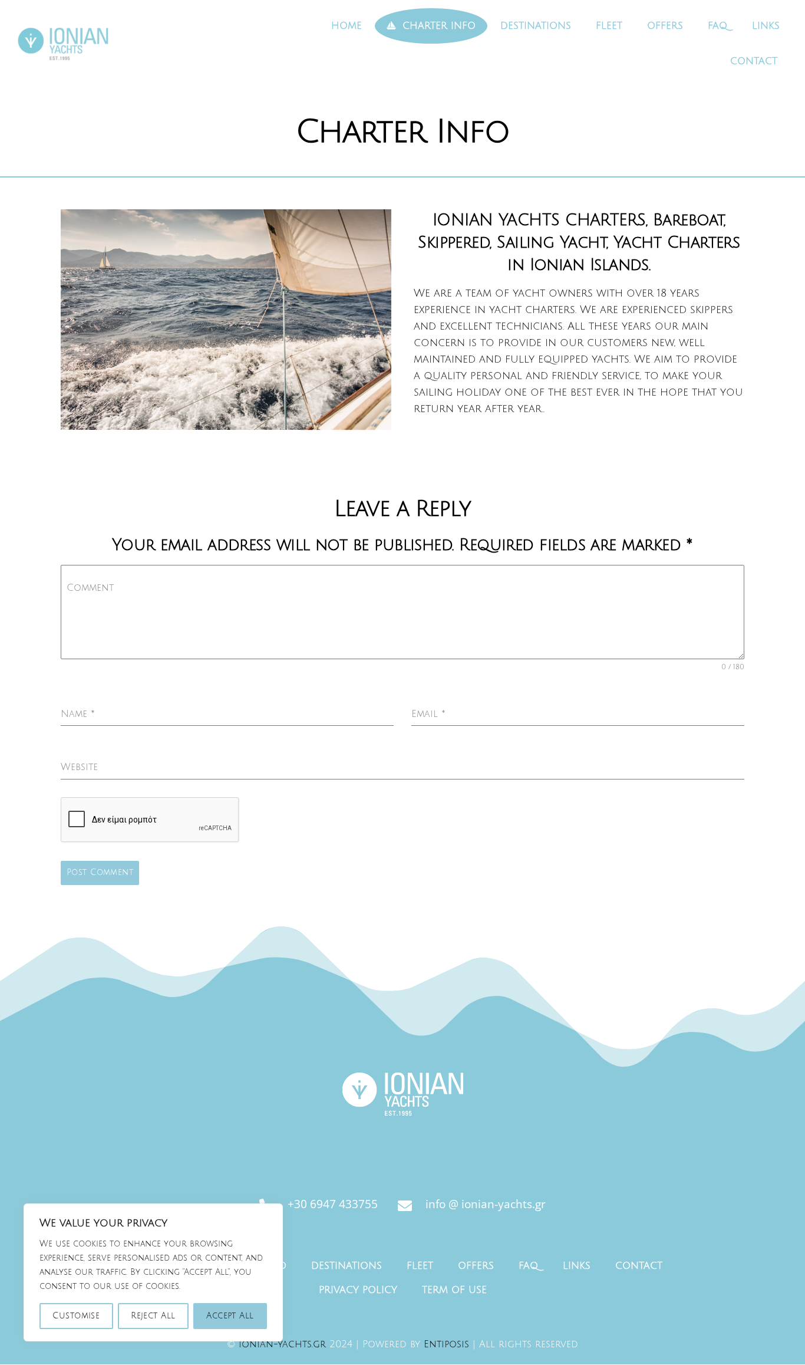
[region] (153, 1272)
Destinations (535, 26)
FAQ (717, 26)
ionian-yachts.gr (282, 1344)
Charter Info (437, 26)
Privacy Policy (358, 1290)
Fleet (609, 26)
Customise (76, 1315)
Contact (753, 61)
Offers (665, 26)
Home (346, 26)
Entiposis (446, 1344)
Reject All (153, 1315)
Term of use (454, 1290)
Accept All (229, 1315)
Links (766, 26)
